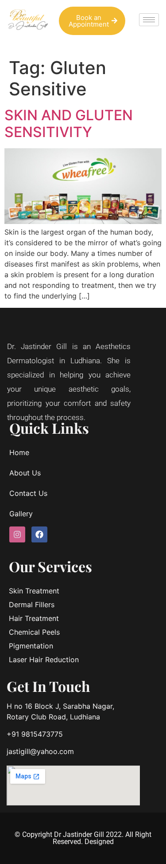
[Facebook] (39, 534)
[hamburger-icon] (149, 19)
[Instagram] (17, 534)
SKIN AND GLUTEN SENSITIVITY (68, 123)
